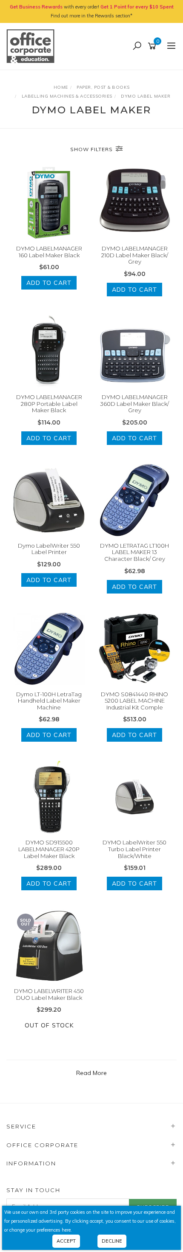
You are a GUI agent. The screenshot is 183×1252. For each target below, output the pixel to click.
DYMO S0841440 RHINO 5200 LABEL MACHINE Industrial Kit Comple (134, 701)
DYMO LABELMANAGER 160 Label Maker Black (49, 252)
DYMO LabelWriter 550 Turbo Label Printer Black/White (134, 849)
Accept (66, 1241)
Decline (112, 1241)
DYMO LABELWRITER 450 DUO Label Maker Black (49, 994)
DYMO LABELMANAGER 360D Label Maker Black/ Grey (134, 404)
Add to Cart (48, 283)
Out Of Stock (49, 1025)
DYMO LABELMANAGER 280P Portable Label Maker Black (49, 404)
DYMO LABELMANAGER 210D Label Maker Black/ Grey (134, 255)
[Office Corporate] (32, 46)
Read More (91, 1073)
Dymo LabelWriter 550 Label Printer (49, 549)
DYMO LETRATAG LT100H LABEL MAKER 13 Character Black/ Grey (134, 552)
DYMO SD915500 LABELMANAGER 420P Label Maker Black (49, 849)
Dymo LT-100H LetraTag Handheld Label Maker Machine (49, 701)
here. (67, 1230)
